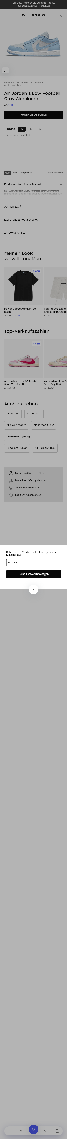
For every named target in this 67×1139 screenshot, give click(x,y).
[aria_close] (33, 589)
